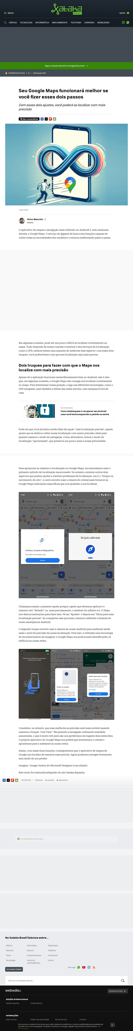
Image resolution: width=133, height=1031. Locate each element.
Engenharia (53, 945)
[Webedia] (13, 990)
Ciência (13, 22)
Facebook (42, 119)
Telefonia (76, 22)
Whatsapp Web (39, 73)
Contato (82, 1019)
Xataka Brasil (66, 9)
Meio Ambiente (60, 22)
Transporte (53, 955)
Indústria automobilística (33, 961)
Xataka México (37, 1003)
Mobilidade (103, 22)
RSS (94, 967)
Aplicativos (63, 780)
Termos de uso (61, 1019)
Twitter (46, 119)
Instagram (123, 22)
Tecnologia (26, 22)
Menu (11, 12)
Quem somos (11, 1019)
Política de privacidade (40, 1019)
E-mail (54, 119)
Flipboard (50, 119)
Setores (30, 950)
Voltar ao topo (116, 991)
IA (28, 73)
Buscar (123, 980)
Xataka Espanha (12, 1003)
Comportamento (34, 955)
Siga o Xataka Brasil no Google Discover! (65, 65)
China (8, 955)
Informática (42, 22)
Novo (122, 12)
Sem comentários (30, 119)
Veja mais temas (14, 969)
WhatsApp (127, 22)
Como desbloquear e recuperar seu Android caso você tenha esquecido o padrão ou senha (85, 412)
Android (50, 780)
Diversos (10, 950)
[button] (36, 219)
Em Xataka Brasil (67, 408)
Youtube (84, 967)
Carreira (89, 22)
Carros (51, 960)
